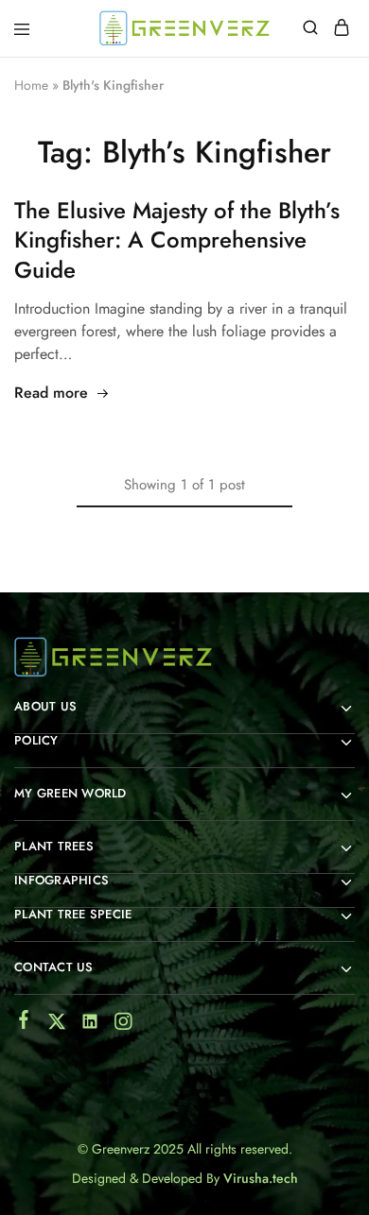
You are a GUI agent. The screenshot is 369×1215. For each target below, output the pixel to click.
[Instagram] (123, 1025)
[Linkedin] (90, 1025)
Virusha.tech (260, 1178)
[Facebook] (24, 1023)
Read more (51, 392)
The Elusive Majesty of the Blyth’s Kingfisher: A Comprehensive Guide (177, 240)
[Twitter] (57, 1025)
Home (31, 85)
